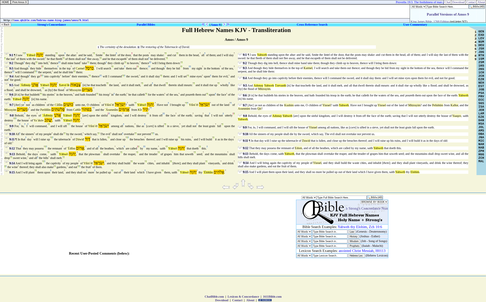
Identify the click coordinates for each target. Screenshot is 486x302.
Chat (447, 2)
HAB (481, 147)
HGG (481, 154)
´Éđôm (71, 148)
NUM (481, 42)
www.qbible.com (25, 20)
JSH (481, 48)
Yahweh (262, 54)
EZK (481, 117)
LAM (481, 113)
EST (481, 86)
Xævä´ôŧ (64, 85)
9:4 (11, 76)
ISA (481, 107)
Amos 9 (215, 24)
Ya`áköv (39, 120)
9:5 (11, 85)
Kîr (140, 109)
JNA (481, 137)
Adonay (258, 85)
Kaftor (454, 105)
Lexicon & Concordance (243, 296)
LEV (481, 38)
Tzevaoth (280, 85)
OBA (481, 134)
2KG (481, 69)
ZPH (481, 151)
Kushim (289, 105)
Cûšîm (58, 104)
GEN (481, 31)
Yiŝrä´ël (109, 104)
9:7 (11, 104)
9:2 (11, 63)
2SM (481, 62)
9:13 (12, 154)
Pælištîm (45, 109)
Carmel (80, 68)
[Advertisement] (205, 11)
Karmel (308, 68)
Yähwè (31, 55)
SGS (481, 103)
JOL (481, 127)
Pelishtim (437, 105)
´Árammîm (111, 109)
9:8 (12, 115)
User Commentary (415, 24)
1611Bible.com (272, 296)
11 (138, 47)
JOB (481, 89)
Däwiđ (80, 139)
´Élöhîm (208, 172)
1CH (481, 72)
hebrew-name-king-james (53, 20)
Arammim (244, 108)
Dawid (306, 140)
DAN (481, 120)
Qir (259, 108)
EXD (481, 35)
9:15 (12, 172)
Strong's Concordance (51, 24)
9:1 (11, 55)
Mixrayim (75, 90)
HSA (481, 124)
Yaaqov (456, 115)
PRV (481, 96)
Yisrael (326, 105)
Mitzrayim (264, 88)
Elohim (414, 172)
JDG (481, 52)
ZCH (481, 158)
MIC (481, 141)
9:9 (11, 126)
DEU (481, 45)
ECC (481, 100)
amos (75, 20)
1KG (481, 66)
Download (458, 2)
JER (481, 110)
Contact (471, 2)
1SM (481, 59)
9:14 (12, 163)
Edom (298, 148)
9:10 (12, 134)
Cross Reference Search (312, 24)
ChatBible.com (214, 296)
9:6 (11, 94)
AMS (481, 130)
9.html (84, 20)
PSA (481, 93)
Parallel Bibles (146, 24)
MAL (481, 161)
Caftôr (77, 109)
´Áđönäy (25, 85)
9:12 (12, 148)
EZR (481, 79)
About (481, 2)
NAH (481, 144)
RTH (481, 55)
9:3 (11, 68)
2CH (481, 76)
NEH (481, 83)
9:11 (12, 139)
